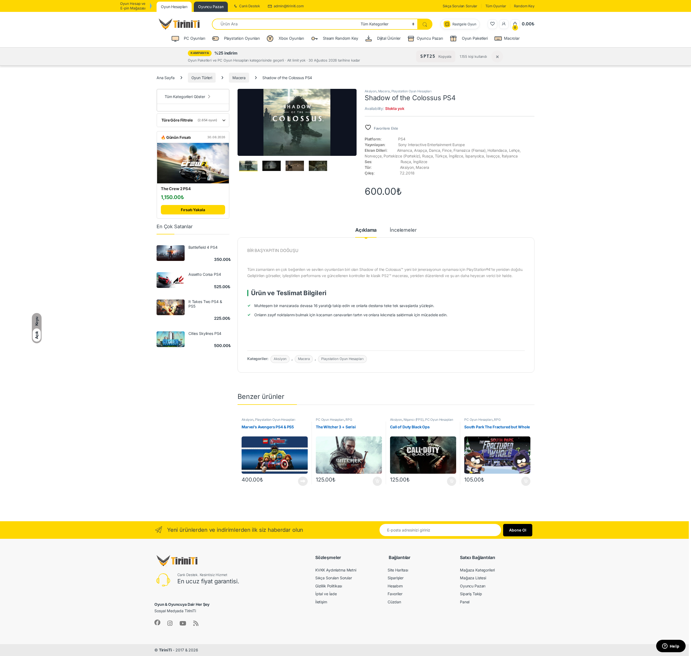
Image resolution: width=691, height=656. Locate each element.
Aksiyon (371, 91)
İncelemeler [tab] (403, 230)
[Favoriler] (492, 24)
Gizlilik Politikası (328, 586)
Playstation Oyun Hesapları (411, 91)
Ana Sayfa (166, 77)
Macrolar (512, 38)
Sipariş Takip (471, 593)
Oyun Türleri (201, 77)
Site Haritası (398, 570)
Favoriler (395, 593)
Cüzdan (394, 602)
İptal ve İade (326, 593)
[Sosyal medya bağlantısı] (157, 622)
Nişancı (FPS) (414, 420)
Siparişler (396, 578)
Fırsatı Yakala (193, 209)
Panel (464, 602)
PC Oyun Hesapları (330, 420)
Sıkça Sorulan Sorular (460, 6)
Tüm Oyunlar (495, 6)
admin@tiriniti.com (288, 6)
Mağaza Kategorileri (477, 570)
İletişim (321, 602)
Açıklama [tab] (366, 230)
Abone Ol (517, 530)
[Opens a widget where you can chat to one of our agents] (671, 646)
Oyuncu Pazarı (430, 38)
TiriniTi (165, 650)
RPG (349, 420)
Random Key (524, 6)
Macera (239, 77)
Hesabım (395, 586)
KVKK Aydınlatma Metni (335, 570)
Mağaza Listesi (473, 578)
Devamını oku (300, 481)
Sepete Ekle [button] (376, 481)
